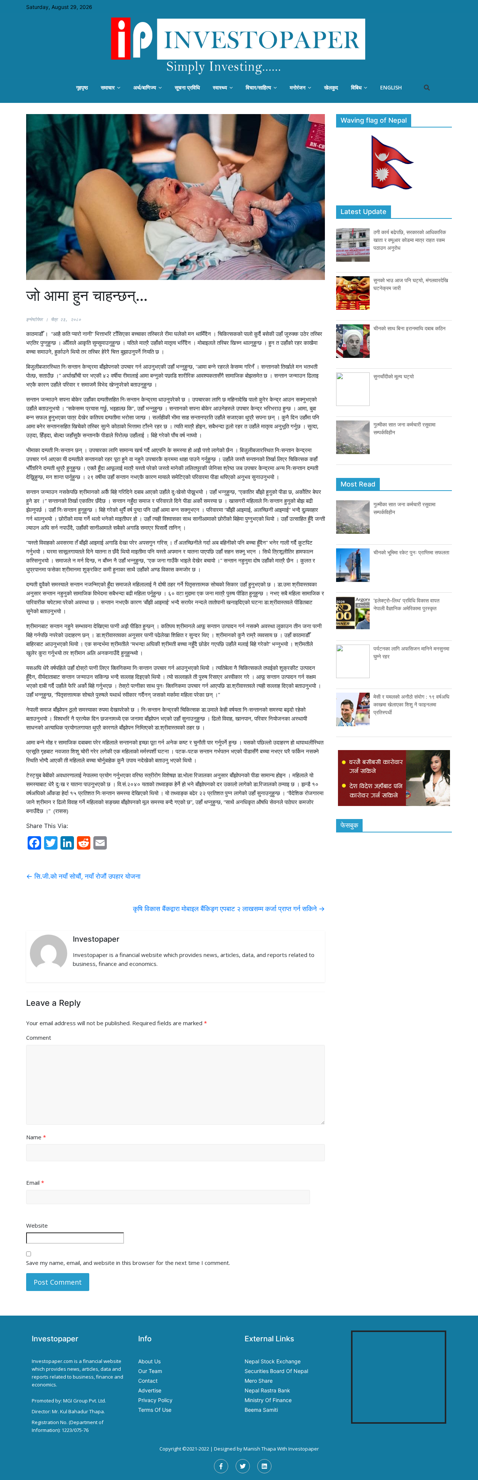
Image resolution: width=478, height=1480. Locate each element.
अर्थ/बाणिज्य (144, 87)
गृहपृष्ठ (82, 87)
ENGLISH (391, 87)
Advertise (149, 1390)
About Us (149, 1361)
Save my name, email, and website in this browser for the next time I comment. (128, 1262)
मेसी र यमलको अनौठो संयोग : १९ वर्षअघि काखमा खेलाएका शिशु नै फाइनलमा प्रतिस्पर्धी (411, 704)
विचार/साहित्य (258, 87)
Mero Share (259, 1380)
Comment (38, 1037)
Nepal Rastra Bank (267, 1390)
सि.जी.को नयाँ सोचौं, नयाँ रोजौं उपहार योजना (83, 876)
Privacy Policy (155, 1400)
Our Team (150, 1371)
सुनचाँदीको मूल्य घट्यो (393, 376)
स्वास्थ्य (220, 87)
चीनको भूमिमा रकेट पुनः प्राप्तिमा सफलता (411, 552)
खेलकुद (331, 87)
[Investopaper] (239, 46)
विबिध (356, 87)
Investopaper (303, 1448)
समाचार (108, 87)
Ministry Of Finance (268, 1400)
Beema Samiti (261, 1410)
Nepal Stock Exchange (273, 1361)
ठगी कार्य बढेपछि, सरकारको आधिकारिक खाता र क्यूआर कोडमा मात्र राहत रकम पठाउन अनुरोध (409, 240)
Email (35, 1182)
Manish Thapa (259, 1448)
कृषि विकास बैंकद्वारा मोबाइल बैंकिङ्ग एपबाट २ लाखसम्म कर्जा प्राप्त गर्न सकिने (229, 909)
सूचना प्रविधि (187, 87)
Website (37, 1225)
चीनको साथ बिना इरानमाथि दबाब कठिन (409, 328)
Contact (148, 1380)
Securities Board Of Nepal (276, 1371)
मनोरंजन (297, 87)
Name (36, 1137)
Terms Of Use (154, 1410)
